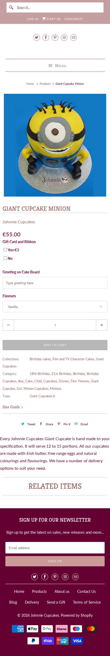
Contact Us (86, 591)
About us (62, 591)
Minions (55, 388)
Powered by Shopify (77, 615)
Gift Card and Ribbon (19, 241)
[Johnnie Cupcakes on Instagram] (64, 37)
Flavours (9, 296)
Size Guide (12, 407)
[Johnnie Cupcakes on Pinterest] (55, 37)
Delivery (32, 602)
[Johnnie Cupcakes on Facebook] (45, 37)
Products (45, 84)
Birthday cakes (40, 359)
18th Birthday (40, 374)
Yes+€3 (13, 250)
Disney (64, 381)
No (10, 258)
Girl (19, 388)
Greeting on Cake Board (21, 272)
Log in (33, 19)
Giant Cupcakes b (42, 396)
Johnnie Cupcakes (19, 221)
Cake (29, 381)
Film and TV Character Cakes (73, 359)
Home (19, 591)
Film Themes (80, 381)
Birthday (79, 374)
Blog (13, 602)
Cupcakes (50, 381)
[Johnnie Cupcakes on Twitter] (36, 37)
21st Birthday (61, 374)
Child (38, 381)
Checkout (73, 19)
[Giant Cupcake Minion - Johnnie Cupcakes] (55, 145)
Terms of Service (87, 602)
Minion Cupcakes (36, 388)
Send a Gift (56, 602)
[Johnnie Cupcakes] (55, 49)
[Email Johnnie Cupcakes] (73, 37)
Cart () (53, 19)
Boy (21, 381)
